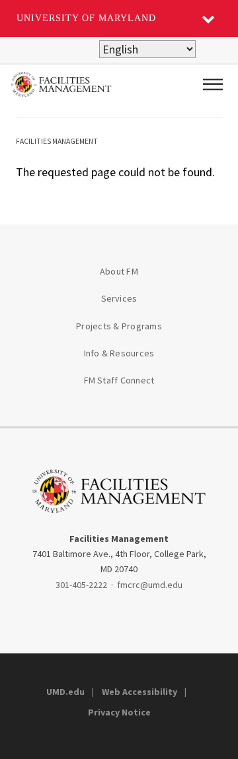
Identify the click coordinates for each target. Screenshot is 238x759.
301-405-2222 (81, 585)
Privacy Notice (119, 712)
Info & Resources (119, 353)
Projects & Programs (119, 326)
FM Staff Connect (119, 380)
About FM (119, 271)
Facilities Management (57, 141)
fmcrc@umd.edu (149, 585)
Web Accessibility (139, 692)
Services (119, 298)
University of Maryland (86, 18)
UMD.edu (65, 692)
